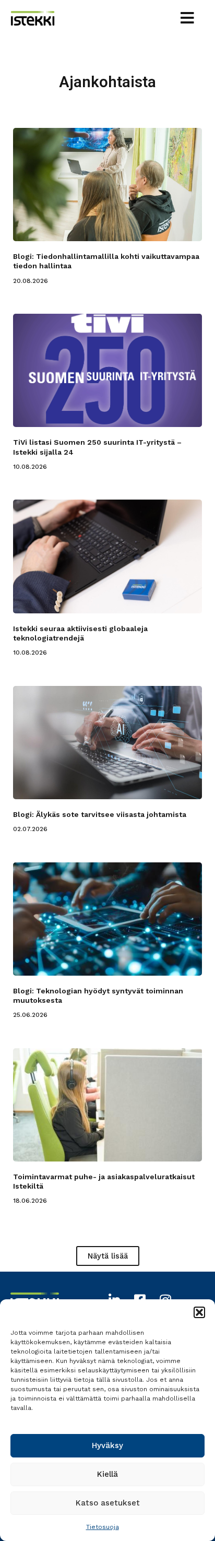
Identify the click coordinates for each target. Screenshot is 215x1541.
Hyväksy (107, 1445)
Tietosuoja (102, 1527)
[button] (199, 1312)
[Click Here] (187, 19)
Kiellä (107, 1474)
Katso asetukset (108, 1503)
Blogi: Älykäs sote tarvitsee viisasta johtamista (99, 814)
